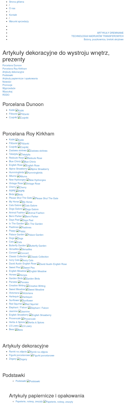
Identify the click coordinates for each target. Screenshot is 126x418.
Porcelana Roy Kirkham (14, 68)
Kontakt (13, 14)
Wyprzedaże (8, 88)
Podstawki (7, 75)
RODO (5, 94)
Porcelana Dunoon (12, 65)
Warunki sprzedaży (19, 21)
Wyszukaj (7, 91)
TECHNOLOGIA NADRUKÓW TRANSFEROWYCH (97, 36)
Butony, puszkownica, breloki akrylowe (104, 39)
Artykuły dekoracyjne (13, 71)
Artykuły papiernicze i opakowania (20, 78)
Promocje (7, 85)
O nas (12, 8)
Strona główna (16, 1)
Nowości (6, 81)
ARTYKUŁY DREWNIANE (110, 32)
